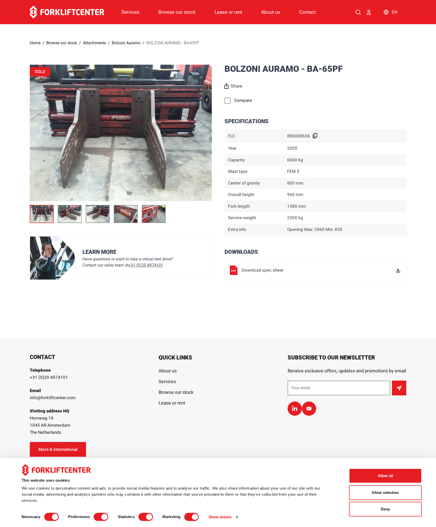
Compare (243, 100)
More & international (57, 449)
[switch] (101, 517)
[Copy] (315, 136)
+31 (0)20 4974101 (146, 265)
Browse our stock (177, 12)
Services (130, 12)
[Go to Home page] (67, 12)
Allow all (385, 476)
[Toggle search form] (358, 12)
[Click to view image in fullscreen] (121, 133)
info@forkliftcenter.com (53, 397)
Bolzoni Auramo (126, 42)
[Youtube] (309, 408)
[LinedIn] (295, 408)
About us (270, 12)
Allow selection (385, 492)
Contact (307, 12)
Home (35, 42)
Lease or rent (228, 12)
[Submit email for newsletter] (399, 388)
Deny (385, 509)
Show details (220, 517)
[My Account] (369, 12)
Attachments (94, 42)
